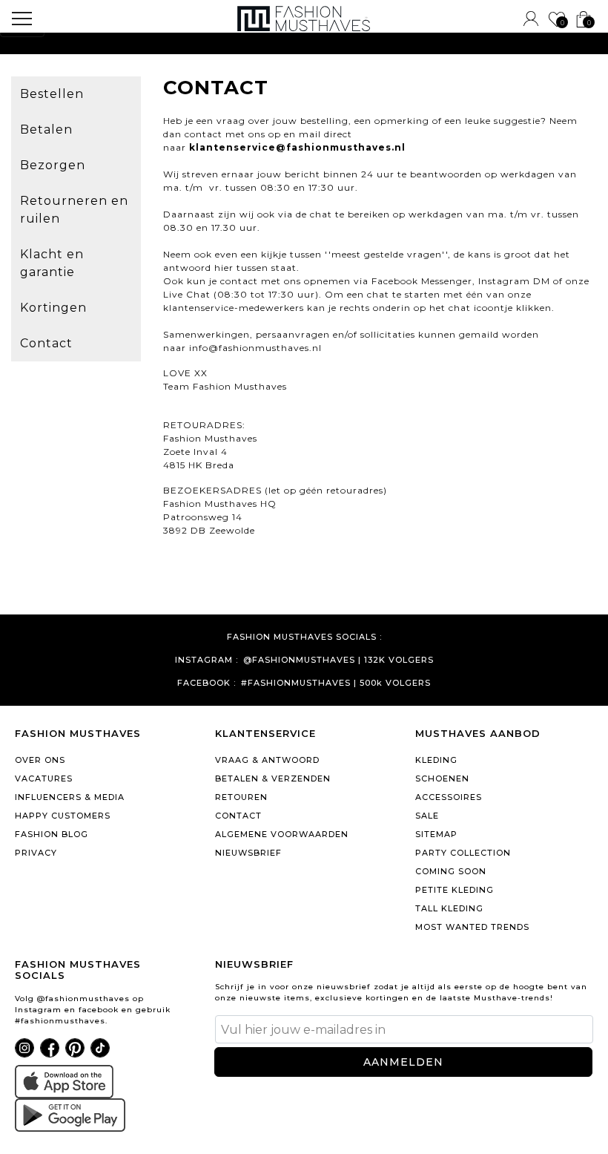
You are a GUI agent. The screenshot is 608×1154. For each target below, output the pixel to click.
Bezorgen (52, 165)
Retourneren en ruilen (74, 210)
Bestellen (52, 94)
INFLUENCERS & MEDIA (70, 797)
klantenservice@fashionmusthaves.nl (297, 147)
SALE (427, 815)
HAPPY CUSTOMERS (62, 815)
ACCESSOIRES (448, 797)
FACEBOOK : (206, 683)
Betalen (46, 129)
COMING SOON (450, 871)
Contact (46, 343)
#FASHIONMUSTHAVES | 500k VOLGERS (336, 683)
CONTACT (238, 815)
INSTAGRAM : (206, 660)
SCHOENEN (442, 778)
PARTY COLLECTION (463, 853)
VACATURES (44, 778)
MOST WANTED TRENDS (472, 927)
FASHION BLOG (51, 834)
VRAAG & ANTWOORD (267, 760)
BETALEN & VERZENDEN (273, 778)
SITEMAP (436, 834)
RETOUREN (241, 797)
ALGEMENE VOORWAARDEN (281, 834)
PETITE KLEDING (454, 890)
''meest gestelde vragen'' (386, 254)
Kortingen (53, 308)
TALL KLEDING (449, 908)
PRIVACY (36, 853)
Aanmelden (403, 1062)
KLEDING (436, 760)
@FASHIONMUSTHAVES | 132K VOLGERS (338, 660)
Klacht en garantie (52, 263)
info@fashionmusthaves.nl (255, 347)
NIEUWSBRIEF (248, 853)
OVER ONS (40, 760)
